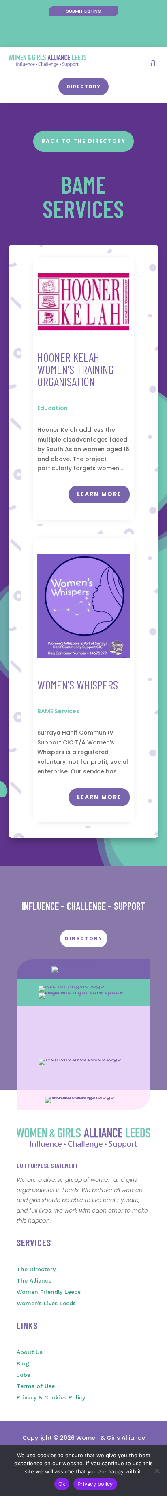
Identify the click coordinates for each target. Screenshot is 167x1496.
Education (52, 408)
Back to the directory (83, 140)
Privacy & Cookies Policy (51, 1397)
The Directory (36, 1269)
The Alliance (34, 1280)
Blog (23, 1363)
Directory (83, 86)
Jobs (23, 1374)
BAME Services (58, 711)
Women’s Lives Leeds (46, 1303)
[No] (157, 1470)
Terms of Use (36, 1386)
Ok (62, 1484)
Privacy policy (95, 1484)
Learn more (99, 494)
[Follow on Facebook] (75, 34)
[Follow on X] (91, 34)
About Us (30, 1352)
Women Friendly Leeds (49, 1292)
